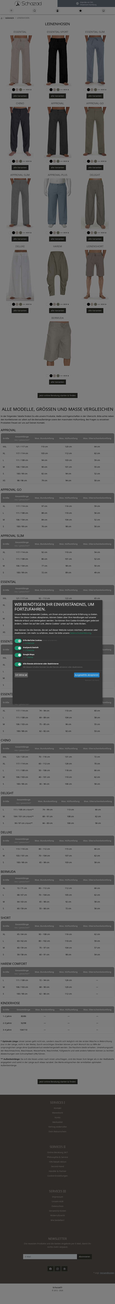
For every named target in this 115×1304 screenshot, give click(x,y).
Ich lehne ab (21, 675)
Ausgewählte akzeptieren (87, 675)
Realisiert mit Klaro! (92, 680)
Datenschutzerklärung (80, 633)
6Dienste (28, 643)
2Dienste (28, 650)
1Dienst (28, 657)
